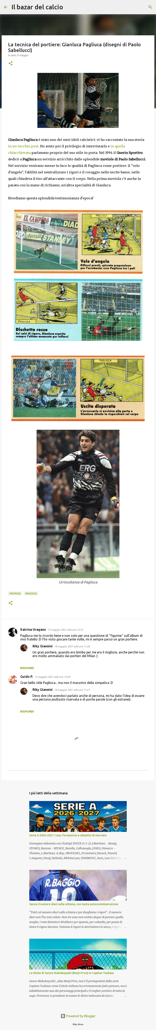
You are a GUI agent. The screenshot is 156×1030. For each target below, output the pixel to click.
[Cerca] (68, 7)
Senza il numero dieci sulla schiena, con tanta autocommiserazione (73, 904)
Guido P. (26, 676)
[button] (10, 63)
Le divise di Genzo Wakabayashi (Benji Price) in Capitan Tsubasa (71, 973)
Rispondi (27, 668)
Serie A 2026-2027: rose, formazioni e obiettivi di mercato (68, 835)
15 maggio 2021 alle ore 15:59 (52, 676)
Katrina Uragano (33, 629)
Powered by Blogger (80, 1016)
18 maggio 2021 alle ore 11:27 (72, 689)
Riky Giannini (42, 646)
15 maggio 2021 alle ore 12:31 (65, 629)
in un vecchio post (23, 146)
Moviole (15, 593)
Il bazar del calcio (37, 7)
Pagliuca (31, 593)
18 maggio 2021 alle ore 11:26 (72, 646)
